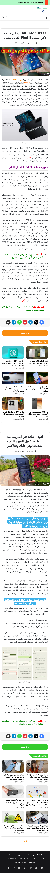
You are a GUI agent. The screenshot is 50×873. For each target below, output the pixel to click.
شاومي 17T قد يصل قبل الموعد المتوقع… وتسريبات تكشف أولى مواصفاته (13, 414)
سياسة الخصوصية (11, 858)
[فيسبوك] (41, 322)
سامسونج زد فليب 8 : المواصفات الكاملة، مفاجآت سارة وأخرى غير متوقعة (37, 389)
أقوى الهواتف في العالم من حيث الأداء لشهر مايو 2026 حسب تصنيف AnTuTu (13, 389)
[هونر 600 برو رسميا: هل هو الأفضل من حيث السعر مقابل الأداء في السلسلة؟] (37, 403)
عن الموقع (34, 858)
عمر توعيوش (31, 43)
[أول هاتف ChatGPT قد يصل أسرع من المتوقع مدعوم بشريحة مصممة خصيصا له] (13, 352)
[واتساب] (19, 322)
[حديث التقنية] (42, 9)
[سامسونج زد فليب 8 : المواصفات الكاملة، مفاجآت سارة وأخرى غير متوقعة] (37, 378)
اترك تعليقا (25, 333)
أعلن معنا (17, 862)
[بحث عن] (3, 17)
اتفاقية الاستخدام (24, 858)
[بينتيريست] (25, 322)
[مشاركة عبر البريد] (8, 322)
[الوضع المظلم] (7, 17)
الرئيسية (41, 858)
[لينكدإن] (30, 322)
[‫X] (36, 322)
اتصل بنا (24, 862)
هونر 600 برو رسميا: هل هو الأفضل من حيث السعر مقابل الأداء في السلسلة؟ (38, 414)
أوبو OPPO (17, 79)
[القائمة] (47, 17)
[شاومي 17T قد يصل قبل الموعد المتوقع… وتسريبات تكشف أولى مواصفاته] (13, 403)
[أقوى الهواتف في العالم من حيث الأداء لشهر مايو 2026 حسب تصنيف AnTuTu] (13, 378)
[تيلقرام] (14, 322)
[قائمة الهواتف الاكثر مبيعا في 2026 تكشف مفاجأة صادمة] (37, 352)
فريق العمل (31, 862)
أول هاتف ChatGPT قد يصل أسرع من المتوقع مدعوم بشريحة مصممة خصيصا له (13, 363)
